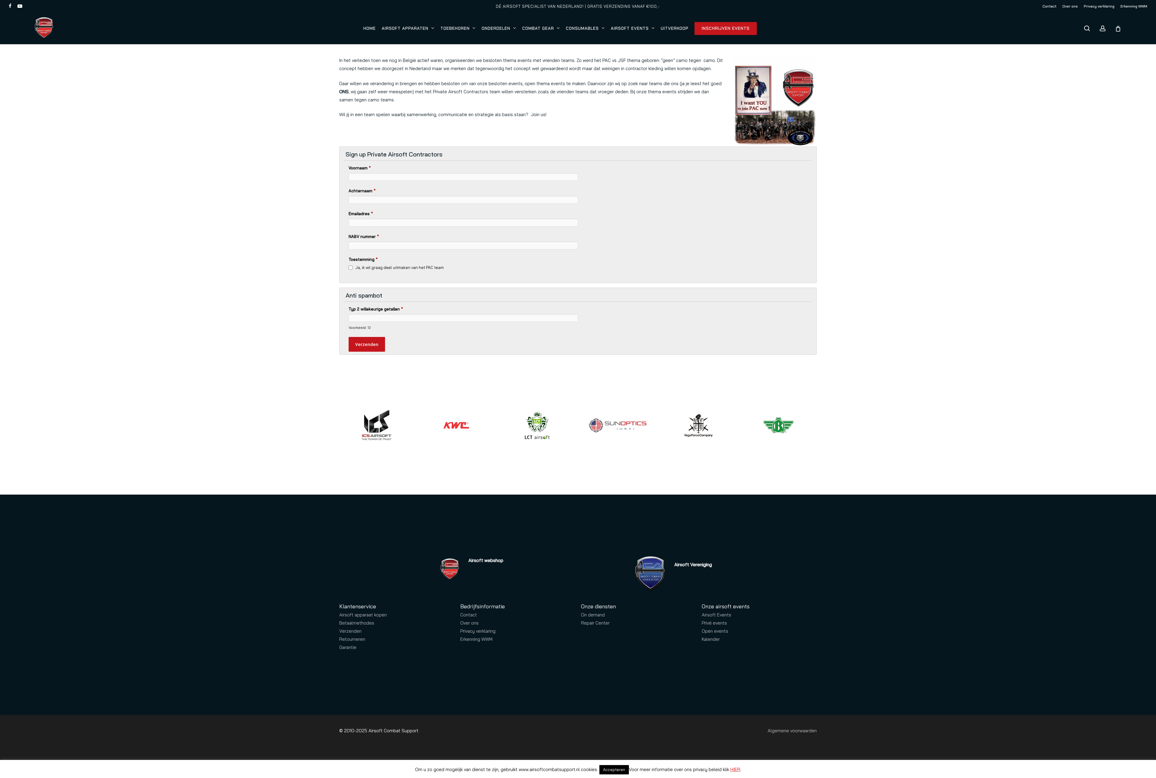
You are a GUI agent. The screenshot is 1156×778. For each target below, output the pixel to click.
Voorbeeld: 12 (360, 327)
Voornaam (360, 167)
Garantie (347, 647)
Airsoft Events (716, 615)
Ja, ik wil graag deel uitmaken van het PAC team (400, 267)
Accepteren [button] (614, 769)
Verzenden (350, 631)
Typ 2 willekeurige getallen (376, 309)
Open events (715, 631)
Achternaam (362, 190)
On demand (593, 615)
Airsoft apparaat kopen (363, 615)
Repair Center (595, 623)
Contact (468, 615)
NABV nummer (364, 236)
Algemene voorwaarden (792, 730)
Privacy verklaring (478, 631)
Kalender (711, 639)
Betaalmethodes (356, 623)
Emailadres (361, 213)
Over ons (469, 623)
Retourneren (352, 639)
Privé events (714, 623)
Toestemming (363, 259)
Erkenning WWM (476, 639)
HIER (735, 769)
